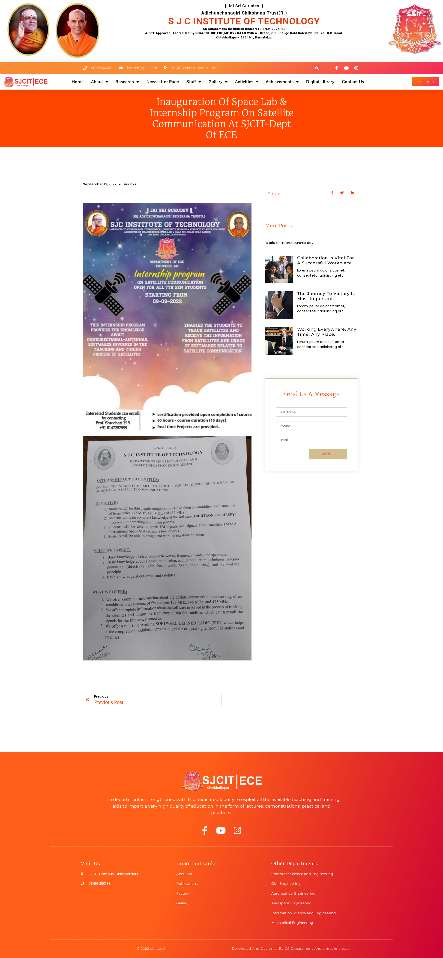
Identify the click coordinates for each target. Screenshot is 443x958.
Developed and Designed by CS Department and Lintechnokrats (291, 948)
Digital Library (320, 81)
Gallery (216, 81)
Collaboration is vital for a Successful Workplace (325, 260)
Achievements (280, 81)
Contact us (353, 81)
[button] (317, 67)
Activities (244, 81)
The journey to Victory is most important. (326, 296)
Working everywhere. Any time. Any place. (326, 332)
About (97, 81)
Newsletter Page (163, 81)
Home (78, 81)
